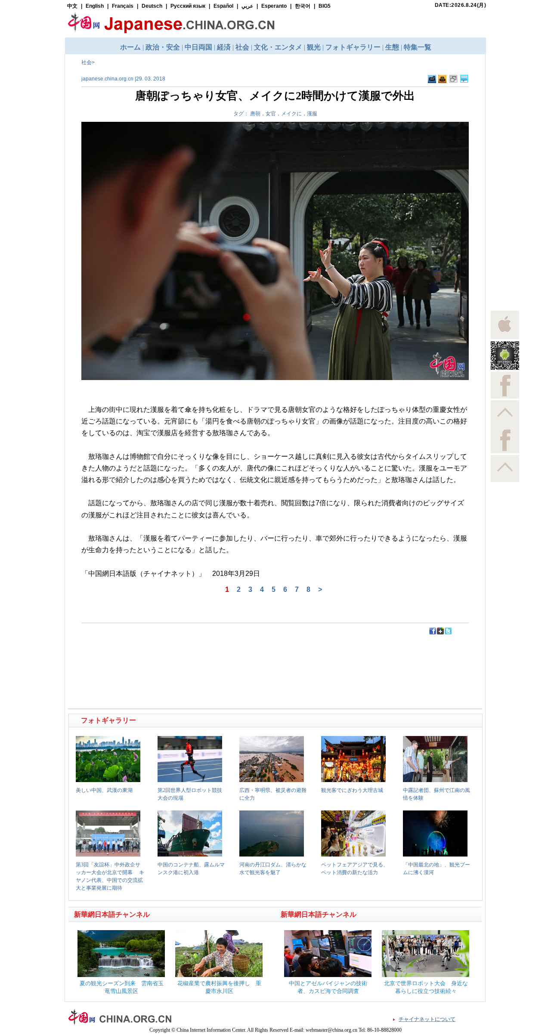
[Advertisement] (172, 655)
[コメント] (464, 81)
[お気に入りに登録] (453, 81)
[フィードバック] (432, 81)
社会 (86, 62)
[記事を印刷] (442, 81)
